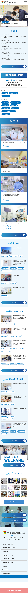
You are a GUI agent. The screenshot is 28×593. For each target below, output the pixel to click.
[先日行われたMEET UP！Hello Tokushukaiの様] (11, 481)
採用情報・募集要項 (8, 544)
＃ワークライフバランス (9, 111)
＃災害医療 (14, 105)
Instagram (6, 569)
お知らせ (5, 566)
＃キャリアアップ (15, 102)
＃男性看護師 (6, 114)
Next (26, 16)
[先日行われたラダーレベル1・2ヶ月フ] (24, 494)
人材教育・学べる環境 (8, 558)
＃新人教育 (5, 102)
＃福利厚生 (15, 108)
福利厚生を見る (14, 465)
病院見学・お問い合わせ (15, 590)
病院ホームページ (7, 573)
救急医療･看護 (20, 198)
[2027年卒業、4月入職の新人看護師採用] (4, 487)
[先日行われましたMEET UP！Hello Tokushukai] (17, 481)
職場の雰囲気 (6, 146)
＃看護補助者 (13, 93)
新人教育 (5, 198)
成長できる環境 (12, 198)
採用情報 (14, 515)
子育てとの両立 (12, 226)
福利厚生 (5, 226)
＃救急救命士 (6, 96)
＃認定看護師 (6, 108)
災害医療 (21, 256)
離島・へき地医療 (13, 256)
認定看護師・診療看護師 (7, 419)
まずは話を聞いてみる (14, 520)
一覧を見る (14, 66)
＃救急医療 (5, 105)
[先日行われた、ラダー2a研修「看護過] (17, 487)
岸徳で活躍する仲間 (8, 555)
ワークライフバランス (8, 228)
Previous (1, 16)
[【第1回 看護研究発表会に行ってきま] (4, 481)
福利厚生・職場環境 (8, 562)
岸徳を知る (5, 551)
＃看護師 (5, 93)
